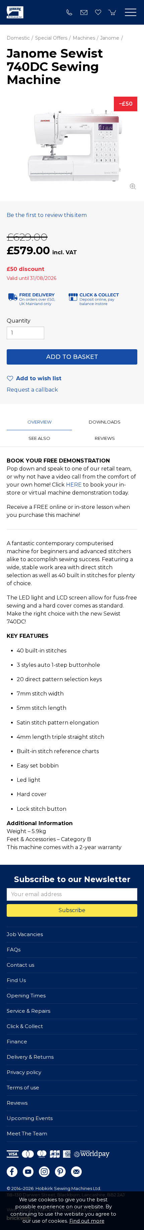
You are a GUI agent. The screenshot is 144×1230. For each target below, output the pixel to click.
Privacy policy (24, 1072)
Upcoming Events (30, 1118)
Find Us (16, 980)
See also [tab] (39, 438)
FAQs (13, 949)
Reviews (17, 1103)
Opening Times (26, 995)
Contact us (20, 965)
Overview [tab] (39, 422)
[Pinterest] (60, 1172)
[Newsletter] (76, 1172)
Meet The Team (27, 1133)
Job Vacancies (25, 934)
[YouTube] (28, 1172)
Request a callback (32, 390)
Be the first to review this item (47, 215)
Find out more (86, 1221)
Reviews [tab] (105, 438)
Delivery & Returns (30, 1057)
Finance (17, 1041)
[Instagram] (44, 1172)
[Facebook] (12, 1172)
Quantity (18, 321)
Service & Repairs (28, 1011)
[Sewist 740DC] (72, 144)
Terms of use (23, 1087)
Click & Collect (25, 1026)
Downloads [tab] (105, 422)
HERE (74, 485)
